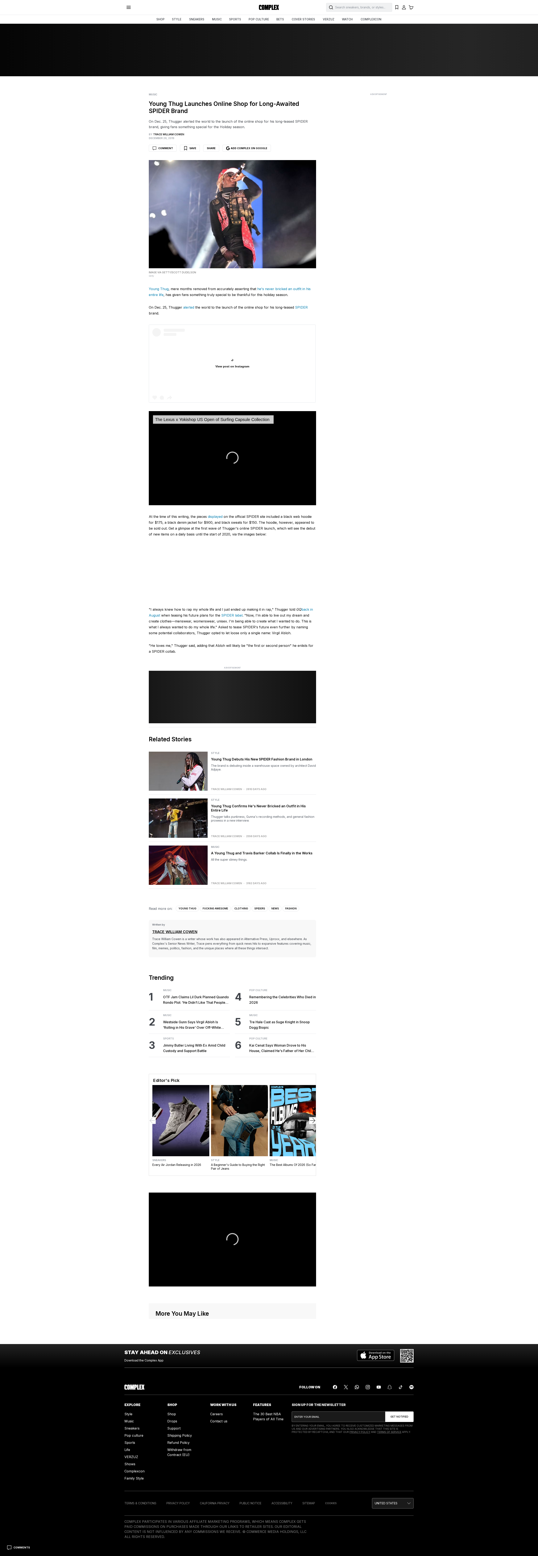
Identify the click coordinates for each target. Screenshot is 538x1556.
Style (215, 753)
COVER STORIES (303, 19)
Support (174, 1428)
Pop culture (133, 1435)
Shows (129, 1464)
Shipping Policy (179, 1435)
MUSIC (217, 19)
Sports (168, 1038)
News (275, 908)
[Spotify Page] (411, 1387)
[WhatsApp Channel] (357, 1387)
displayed (216, 516)
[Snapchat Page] (390, 1387)
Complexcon (134, 1471)
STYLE (176, 19)
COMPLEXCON (371, 19)
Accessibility (282, 1503)
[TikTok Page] (400, 1387)
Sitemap (308, 1503)
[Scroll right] (312, 1120)
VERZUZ (328, 19)
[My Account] (403, 7)
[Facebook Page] (335, 1387)
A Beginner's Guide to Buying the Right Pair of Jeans (238, 1166)
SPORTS (235, 19)
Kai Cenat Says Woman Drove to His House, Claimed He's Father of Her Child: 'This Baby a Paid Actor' (281, 1048)
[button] (393, 1503)
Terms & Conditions (140, 1503)
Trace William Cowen (226, 789)
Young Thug (159, 289)
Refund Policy (178, 1442)
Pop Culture (258, 990)
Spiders (259, 908)
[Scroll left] (152, 1120)
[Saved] (396, 7)
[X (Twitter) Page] (346, 1387)
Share (211, 148)
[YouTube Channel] (379, 1387)
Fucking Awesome (215, 908)
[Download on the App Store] (375, 1356)
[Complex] (269, 7)
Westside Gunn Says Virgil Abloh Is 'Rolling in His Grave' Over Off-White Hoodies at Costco (192, 1025)
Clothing (241, 908)
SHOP (160, 19)
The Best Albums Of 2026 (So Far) (293, 1165)
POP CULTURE (259, 19)
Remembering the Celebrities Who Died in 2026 (282, 1000)
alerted (189, 307)
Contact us (218, 1421)
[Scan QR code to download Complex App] (407, 1356)
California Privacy (214, 1503)
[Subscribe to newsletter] (399, 1416)
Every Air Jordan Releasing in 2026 (176, 1165)
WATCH (347, 19)
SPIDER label (232, 615)
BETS (280, 19)
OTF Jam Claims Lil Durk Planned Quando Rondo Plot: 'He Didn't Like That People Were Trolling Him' (196, 1000)
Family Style (134, 1478)
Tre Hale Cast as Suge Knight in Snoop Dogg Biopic (279, 1025)
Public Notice (250, 1503)
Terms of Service (389, 1432)
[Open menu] (128, 7)
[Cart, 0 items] (411, 7)
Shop (171, 1414)
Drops (172, 1421)
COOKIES (331, 1503)
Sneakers (159, 1160)
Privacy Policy (359, 1432)
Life (127, 1450)
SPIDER (301, 307)
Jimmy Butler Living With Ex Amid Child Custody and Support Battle (194, 1048)
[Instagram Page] (368, 1387)
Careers (216, 1414)
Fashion (291, 908)
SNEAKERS (196, 19)
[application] (232, 458)
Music (153, 94)
